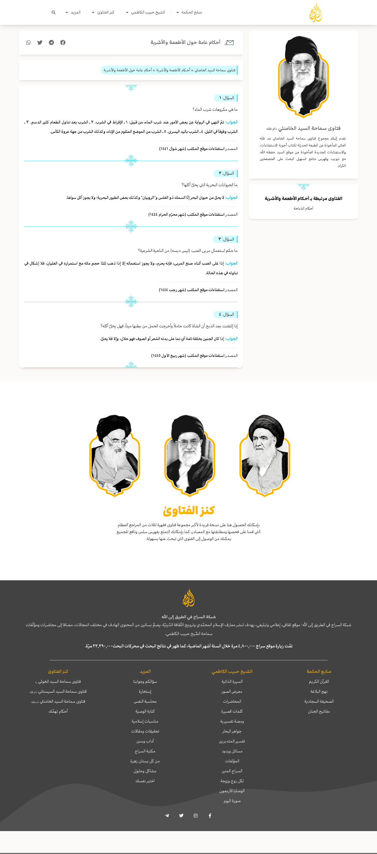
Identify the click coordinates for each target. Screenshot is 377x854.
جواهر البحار (231, 731)
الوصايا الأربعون (232, 791)
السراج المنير (232, 771)
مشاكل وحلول (145, 771)
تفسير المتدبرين (232, 741)
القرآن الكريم (319, 681)
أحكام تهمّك (58, 711)
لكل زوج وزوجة (232, 781)
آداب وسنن (145, 741)
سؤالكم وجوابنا (145, 681)
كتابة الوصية (145, 711)
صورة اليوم (232, 800)
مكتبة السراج (145, 751)
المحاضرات (232, 701)
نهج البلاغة (319, 691)
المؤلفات (232, 761)
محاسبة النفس (145, 701)
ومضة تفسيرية (232, 721)
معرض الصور (232, 691)
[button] (53, 12)
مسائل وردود (232, 751)
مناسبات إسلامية (145, 721)
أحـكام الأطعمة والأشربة (287, 198)
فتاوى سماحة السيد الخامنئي (58, 701)
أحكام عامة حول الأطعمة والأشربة (185, 42)
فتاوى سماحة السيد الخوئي (58, 681)
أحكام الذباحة (303, 208)
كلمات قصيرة (232, 711)
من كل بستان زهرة (145, 761)
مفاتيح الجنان (319, 711)
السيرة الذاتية (232, 681)
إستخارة (145, 691)
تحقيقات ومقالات (145, 731)
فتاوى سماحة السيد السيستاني (58, 691)
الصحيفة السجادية (319, 701)
